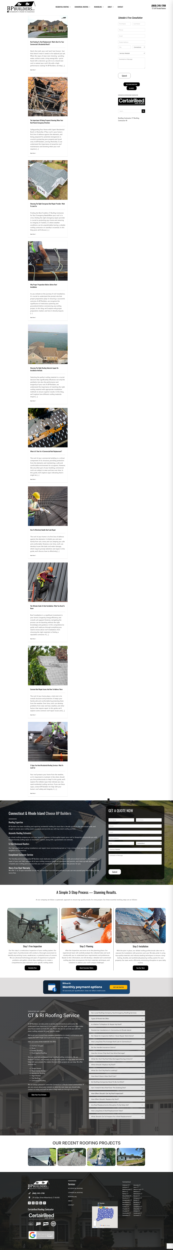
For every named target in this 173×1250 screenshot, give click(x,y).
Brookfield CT (126, 1202)
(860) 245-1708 (158, 5)
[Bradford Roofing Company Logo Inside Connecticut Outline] (46, 1222)
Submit (124, 75)
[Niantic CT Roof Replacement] (101, 1149)
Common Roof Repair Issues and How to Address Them (46, 689)
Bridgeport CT (138, 1198)
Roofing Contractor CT (125, 118)
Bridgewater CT (127, 1200)
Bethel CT (125, 1194)
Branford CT (126, 1198)
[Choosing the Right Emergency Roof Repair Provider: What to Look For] (48, 180)
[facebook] (29, 1203)
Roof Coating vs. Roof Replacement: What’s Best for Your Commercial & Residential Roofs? (47, 43)
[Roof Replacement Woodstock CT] (42, 1149)
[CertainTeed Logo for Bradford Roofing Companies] (41, 1213)
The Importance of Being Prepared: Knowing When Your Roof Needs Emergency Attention (46, 121)
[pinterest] (44, 1203)
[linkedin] (40, 1203)
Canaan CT (137, 1204)
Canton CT (125, 1207)
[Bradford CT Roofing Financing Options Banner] (86, 981)
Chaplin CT (125, 1209)
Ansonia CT (137, 1185)
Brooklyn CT (137, 1202)
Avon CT (136, 1187)
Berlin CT (125, 1191)
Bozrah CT (137, 1196)
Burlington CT (126, 1204)
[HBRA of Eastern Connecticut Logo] (38, 1222)
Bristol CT (136, 1200)
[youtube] (37, 1203)
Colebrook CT (138, 1213)
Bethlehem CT (138, 1194)
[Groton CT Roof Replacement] (131, 1149)
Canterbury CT (138, 1207)
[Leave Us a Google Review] (41, 1231)
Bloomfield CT (126, 1196)
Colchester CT (126, 1213)
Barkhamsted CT (127, 1189)
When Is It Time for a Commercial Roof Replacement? (47, 451)
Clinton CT (137, 1211)
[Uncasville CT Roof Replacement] (71, 1149)
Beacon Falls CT (138, 1189)
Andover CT (126, 1185)
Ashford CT (125, 1187)
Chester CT (125, 1211)
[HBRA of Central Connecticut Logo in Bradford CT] (31, 1222)
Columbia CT (126, 1215)
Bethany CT (137, 1191)
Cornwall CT (137, 1215)
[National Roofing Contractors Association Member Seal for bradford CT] (53, 1222)
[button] (117, 1013)
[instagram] (33, 1203)
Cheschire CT (137, 1209)
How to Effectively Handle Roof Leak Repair (43, 530)
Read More (32, 70)
